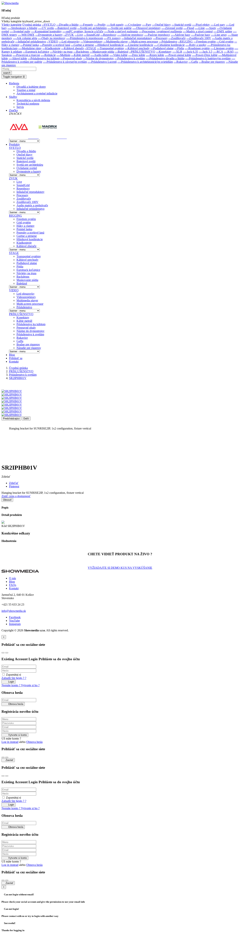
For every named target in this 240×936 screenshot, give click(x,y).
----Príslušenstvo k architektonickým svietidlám (145, 61)
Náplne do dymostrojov (30, 331)
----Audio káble (99, 55)
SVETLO (15, 147)
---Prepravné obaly (71, 58)
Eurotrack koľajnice (28, 269)
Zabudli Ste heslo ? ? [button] (14, 678)
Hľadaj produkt (11, 17)
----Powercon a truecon (26, 55)
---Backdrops (81, 51)
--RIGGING (185, 41)
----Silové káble (18, 58)
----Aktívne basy (180, 34)
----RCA (218, 51)
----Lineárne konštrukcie (138, 44)
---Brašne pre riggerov (212, 61)
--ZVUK (68, 34)
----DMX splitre (222, 31)
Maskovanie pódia (27, 280)
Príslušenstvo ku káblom (30, 324)
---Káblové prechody (137, 48)
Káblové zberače (26, 246)
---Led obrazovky (69, 41)
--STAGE (90, 48)
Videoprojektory (26, 297)
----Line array (219, 34)
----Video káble (119, 55)
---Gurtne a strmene (82, 44)
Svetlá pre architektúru (29, 164)
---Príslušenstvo (168, 41)
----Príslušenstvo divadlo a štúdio (165, 58)
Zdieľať (13, 483)
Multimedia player (27, 300)
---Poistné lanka (29, 44)
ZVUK (13, 178)
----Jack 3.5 (205, 51)
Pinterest (14, 486)
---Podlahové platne (162, 48)
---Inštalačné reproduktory (137, 38)
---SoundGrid (92, 34)
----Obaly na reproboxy (51, 38)
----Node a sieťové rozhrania (121, 31)
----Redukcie (48, 55)
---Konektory (164, 51)
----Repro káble (155, 55)
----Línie (200, 28)
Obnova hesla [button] (34, 741)
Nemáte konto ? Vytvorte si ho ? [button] (21, 685)
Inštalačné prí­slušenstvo (30, 208)
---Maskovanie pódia (102, 51)
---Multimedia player (115, 41)
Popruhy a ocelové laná (30, 232)
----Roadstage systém (197, 48)
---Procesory (160, 38)
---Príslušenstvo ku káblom (43, 58)
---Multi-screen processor (143, 41)
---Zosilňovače (177, 38)
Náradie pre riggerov (28, 347)
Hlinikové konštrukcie (29, 239)
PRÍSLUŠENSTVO (21, 314)
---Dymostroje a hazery (49, 34)
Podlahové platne (26, 263)
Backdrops (22, 276)
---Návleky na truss (61, 51)
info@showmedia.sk (14, 610)
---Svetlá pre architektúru (92, 28)
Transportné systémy (28, 256)
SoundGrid (23, 185)
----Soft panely (115, 24)
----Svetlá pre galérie (119, 28)
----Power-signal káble (178, 55)
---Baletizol (121, 51)
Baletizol (21, 283)
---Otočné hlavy (161, 24)
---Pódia (179, 48)
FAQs (12, 585)
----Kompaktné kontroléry (46, 31)
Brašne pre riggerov (28, 344)
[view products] (9, 137)
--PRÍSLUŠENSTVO (142, 51)
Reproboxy (23, 188)
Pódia (19, 266)
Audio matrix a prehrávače (32, 205)
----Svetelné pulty (20, 31)
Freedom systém (26, 219)
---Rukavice (181, 61)
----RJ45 (229, 51)
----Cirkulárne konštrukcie (169, 44)
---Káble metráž (80, 55)
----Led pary (218, 24)
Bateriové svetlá (25, 161)
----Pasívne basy (200, 34)
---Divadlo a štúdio (67, 24)
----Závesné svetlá (172, 28)
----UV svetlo (46, 28)
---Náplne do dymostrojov (98, 58)
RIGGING (15, 215)
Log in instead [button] (10, 741)
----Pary (146, 24)
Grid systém (23, 222)
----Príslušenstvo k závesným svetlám (65, 61)
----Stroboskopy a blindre (22, 28)
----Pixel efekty (201, 24)
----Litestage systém (222, 48)
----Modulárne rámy (30, 48)
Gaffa (19, 341)
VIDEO (14, 290)
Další (26, 418)
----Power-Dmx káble (205, 55)
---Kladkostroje (51, 48)
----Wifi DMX (26, 34)
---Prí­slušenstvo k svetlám (130, 58)
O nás (12, 578)
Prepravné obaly (26, 327)
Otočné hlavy (24, 154)
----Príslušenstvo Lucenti (102, 61)
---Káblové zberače (72, 48)
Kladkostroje (24, 242)
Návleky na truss (26, 273)
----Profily (100, 24)
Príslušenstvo (24, 307)
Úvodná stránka (31, 24)
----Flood (188, 28)
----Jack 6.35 (190, 51)
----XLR (177, 51)
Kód (5, 526)
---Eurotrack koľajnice (36, 51)
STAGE (14, 253)
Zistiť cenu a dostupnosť (16, 496)
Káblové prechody (27, 259)
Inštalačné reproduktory (30, 191)
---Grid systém (224, 41)
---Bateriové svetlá (65, 28)
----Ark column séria (25, 38)
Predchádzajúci (11, 418)
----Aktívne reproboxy (130, 34)
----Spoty (211, 28)
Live (19, 181)
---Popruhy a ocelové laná (55, 44)
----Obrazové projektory (146, 28)
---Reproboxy (108, 34)
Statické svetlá (24, 158)
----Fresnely (86, 24)
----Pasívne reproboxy (157, 34)
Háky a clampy (25, 225)
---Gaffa (193, 61)
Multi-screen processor (29, 303)
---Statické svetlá (181, 24)
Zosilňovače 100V (27, 202)
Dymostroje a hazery (28, 171)
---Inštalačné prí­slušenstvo (30, 41)
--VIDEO (52, 41)
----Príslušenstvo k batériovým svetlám (208, 58)
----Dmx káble (136, 55)
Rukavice (22, 337)
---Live (79, 34)
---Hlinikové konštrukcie (109, 44)
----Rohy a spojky (195, 44)
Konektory (22, 317)
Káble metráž (24, 320)
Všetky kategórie (12, 24)
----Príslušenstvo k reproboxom (84, 38)
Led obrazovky (25, 293)
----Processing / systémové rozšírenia (160, 31)
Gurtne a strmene (26, 236)
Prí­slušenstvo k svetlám (30, 334)
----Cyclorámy (132, 24)
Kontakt (14, 588)
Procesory (22, 195)
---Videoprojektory (91, 41)
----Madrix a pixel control (198, 31)
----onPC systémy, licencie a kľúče (82, 31)
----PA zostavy (112, 38)
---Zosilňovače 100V (198, 38)
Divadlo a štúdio (26, 151)
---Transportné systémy (110, 48)
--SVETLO (49, 24)
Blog (12, 581)
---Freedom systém (205, 41)
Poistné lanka (24, 229)
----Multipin (63, 55)
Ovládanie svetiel (26, 168)
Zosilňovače (23, 198)
